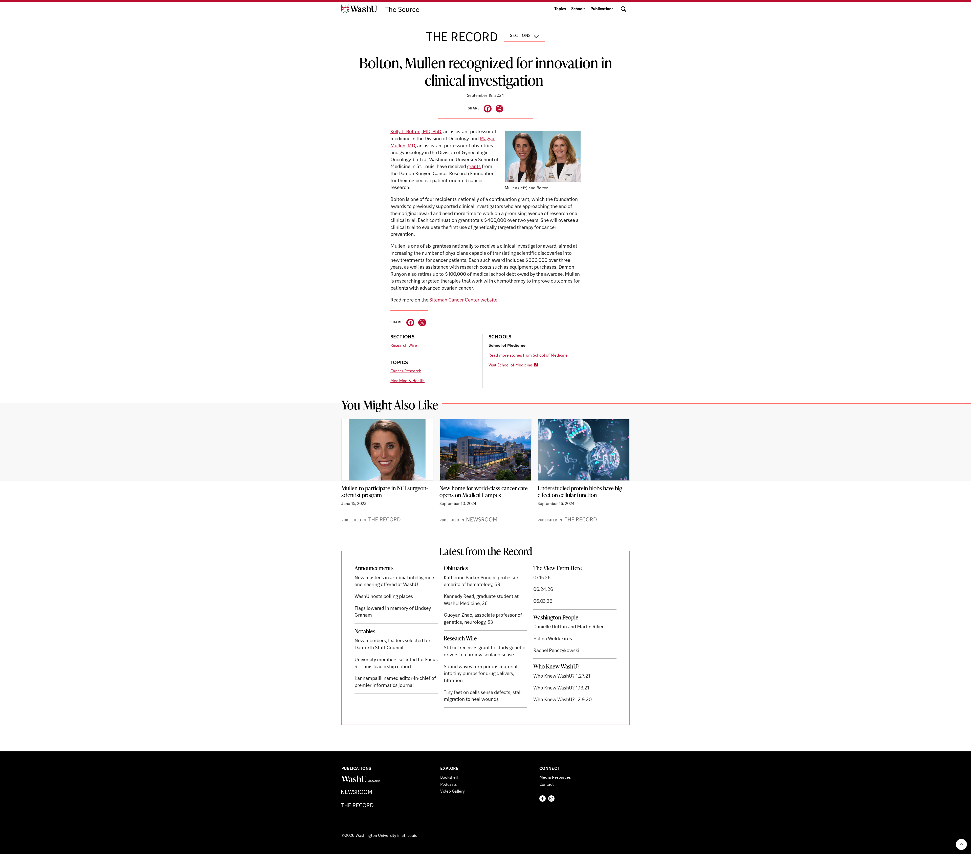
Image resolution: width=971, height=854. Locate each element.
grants (474, 167)
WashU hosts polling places (384, 596)
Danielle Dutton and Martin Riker (568, 627)
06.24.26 (543, 589)
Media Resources (555, 778)
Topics (560, 9)
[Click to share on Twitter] (499, 109)
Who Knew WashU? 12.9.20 (562, 700)
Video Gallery (452, 792)
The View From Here (557, 568)
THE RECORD (462, 38)
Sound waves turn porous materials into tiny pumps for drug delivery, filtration (482, 674)
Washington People (555, 617)
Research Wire (403, 346)
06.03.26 (543, 601)
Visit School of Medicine (510, 365)
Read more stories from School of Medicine (528, 356)
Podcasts (448, 785)
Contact (546, 785)
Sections (520, 36)
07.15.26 (542, 578)
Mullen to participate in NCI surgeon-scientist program (384, 491)
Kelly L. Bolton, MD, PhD (415, 132)
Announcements (374, 568)
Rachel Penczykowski (556, 651)
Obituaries (456, 568)
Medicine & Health (407, 381)
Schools (578, 9)
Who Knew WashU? (556, 666)
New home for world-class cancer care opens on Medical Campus (483, 491)
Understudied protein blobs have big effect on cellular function (580, 491)
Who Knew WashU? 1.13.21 (561, 688)
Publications (601, 9)
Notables (365, 631)
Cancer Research (405, 371)
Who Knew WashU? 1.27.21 (561, 676)
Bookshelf (449, 778)
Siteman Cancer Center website (463, 300)
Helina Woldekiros (552, 639)
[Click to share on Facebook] (488, 109)
